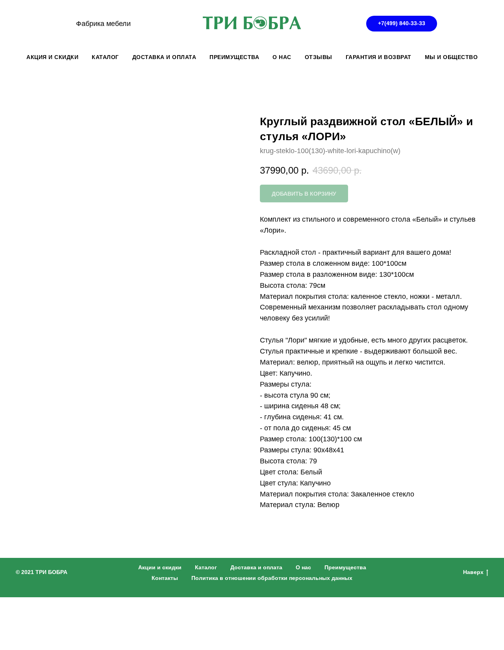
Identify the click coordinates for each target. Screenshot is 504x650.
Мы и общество (451, 57)
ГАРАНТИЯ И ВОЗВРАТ (378, 57)
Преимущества (345, 567)
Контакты (165, 578)
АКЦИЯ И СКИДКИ (52, 57)
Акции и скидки (160, 567)
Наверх (473, 572)
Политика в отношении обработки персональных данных (271, 578)
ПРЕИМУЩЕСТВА (234, 57)
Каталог (206, 567)
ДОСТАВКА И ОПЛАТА (164, 57)
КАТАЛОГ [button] (105, 57)
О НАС (281, 57)
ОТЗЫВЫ (318, 57)
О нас (303, 567)
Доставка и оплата (256, 567)
